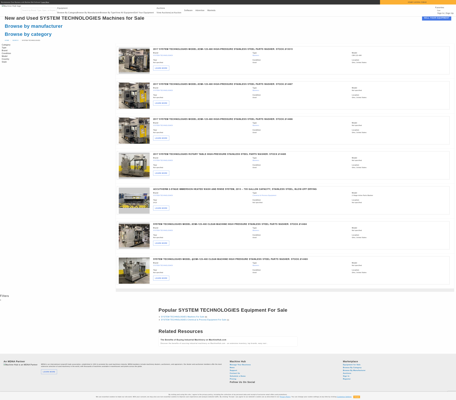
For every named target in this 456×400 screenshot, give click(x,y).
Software (188, 10)
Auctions (161, 8)
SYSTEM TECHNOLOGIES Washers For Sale (182, 317)
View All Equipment (125, 13)
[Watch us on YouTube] (241, 385)
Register (347, 379)
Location (359, 61)
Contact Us (235, 373)
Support (233, 370)
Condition (257, 61)
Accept (356, 397)
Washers (256, 55)
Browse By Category (67, 13)
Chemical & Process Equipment (264, 195)
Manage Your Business (240, 365)
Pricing (233, 379)
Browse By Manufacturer (88, 13)
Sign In (440, 13)
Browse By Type (108, 13)
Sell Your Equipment (144, 13)
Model (357, 54)
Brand (163, 54)
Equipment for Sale (352, 365)
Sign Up (450, 13)
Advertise (199, 10)
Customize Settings (344, 397)
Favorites (439, 8)
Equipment (62, 8)
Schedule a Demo (238, 376)
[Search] (53, 10)
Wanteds (211, 10)
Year (158, 61)
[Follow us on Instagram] (236, 385)
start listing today (417, 2)
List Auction (175, 13)
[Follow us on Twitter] (245, 385)
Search (15, 40)
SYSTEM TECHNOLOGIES (163, 55)
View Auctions (163, 13)
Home (7, 40)
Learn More (45, 2)
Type (256, 54)
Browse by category (28, 34)
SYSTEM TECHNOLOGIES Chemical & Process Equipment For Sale (193, 320)
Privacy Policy (285, 397)
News (232, 367)
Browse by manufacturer (34, 26)
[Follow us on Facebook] (232, 385)
